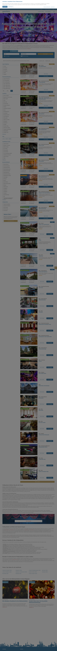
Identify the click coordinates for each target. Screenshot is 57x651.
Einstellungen (10, 6)
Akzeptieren (5, 6)
